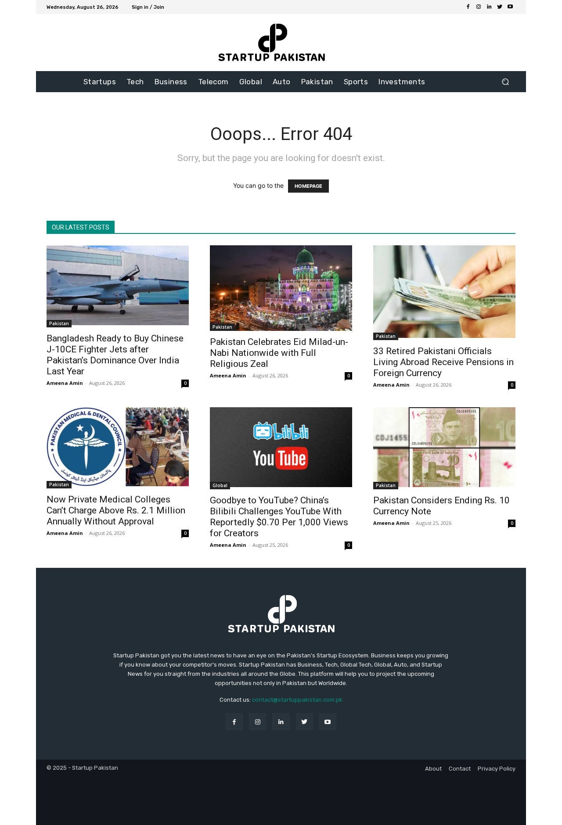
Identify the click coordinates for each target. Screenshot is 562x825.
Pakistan (59, 323)
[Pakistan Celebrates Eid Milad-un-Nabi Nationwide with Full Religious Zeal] (281, 287)
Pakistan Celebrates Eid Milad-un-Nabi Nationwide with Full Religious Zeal (279, 353)
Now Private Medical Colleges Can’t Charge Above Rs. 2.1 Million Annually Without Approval (116, 510)
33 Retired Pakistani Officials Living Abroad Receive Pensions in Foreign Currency (443, 362)
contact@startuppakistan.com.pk (297, 699)
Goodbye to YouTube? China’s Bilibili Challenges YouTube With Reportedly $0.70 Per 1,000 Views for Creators (279, 516)
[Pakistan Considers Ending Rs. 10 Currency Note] (444, 448)
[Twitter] (499, 7)
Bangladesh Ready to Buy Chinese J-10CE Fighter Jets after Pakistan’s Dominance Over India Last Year (115, 355)
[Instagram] (478, 7)
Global (220, 485)
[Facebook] (468, 7)
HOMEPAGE (308, 186)
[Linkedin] (489, 7)
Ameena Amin (65, 383)
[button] (505, 82)
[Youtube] (510, 7)
